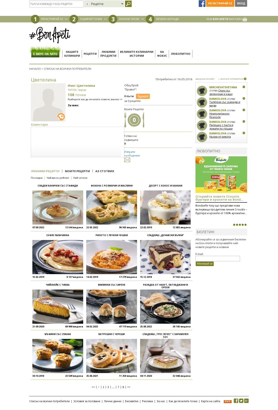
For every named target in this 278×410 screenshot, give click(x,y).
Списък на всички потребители (49, 401)
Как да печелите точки (183, 401)
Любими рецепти (45, 171)
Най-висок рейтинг (58, 177)
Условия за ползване (86, 401)
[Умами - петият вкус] (243, 225)
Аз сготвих (104, 171)
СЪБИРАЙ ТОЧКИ (91, 19)
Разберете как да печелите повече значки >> (95, 99)
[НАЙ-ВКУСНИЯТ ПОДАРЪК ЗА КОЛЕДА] (240, 225)
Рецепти (90, 54)
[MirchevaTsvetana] (202, 91)
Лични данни (112, 401)
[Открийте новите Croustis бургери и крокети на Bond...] (237, 225)
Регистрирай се (220, 3)
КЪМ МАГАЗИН (224, 19)
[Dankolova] (202, 102)
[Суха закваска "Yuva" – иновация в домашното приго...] (234, 225)
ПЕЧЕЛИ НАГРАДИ (167, 19)
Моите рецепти (77, 171)
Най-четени (80, 177)
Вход (241, 3)
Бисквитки (131, 401)
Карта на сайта (210, 401)
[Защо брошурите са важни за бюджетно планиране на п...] (245, 225)
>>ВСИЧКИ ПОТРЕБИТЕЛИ (230, 79)
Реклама (147, 401)
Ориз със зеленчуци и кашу (221, 92)
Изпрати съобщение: (132, 153)
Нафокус (162, 54)
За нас (161, 401)
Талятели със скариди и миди (224, 103)
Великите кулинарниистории (136, 54)
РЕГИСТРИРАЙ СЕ (52, 19)
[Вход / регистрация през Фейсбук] (202, 3)
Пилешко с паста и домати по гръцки (221, 126)
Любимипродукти (108, 54)
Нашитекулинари (72, 54)
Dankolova (217, 99)
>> (128, 387)
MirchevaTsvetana (223, 87)
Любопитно (180, 54)
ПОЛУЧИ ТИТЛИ (129, 19)
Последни (37, 177)
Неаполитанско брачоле (219, 115)
